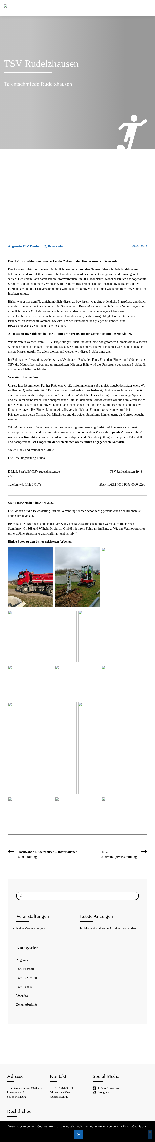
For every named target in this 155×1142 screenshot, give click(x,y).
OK (79, 1134)
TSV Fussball (25, 969)
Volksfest (22, 995)
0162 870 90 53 (64, 1088)
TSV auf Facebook (108, 1088)
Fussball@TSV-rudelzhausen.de (39, 471)
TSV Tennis (24, 986)
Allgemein (22, 960)
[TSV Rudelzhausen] (11, 6)
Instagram (103, 1092)
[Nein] (150, 1134)
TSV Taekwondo (27, 977)
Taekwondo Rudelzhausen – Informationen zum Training (48, 854)
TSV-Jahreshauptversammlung (119, 854)
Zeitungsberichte (26, 1004)
